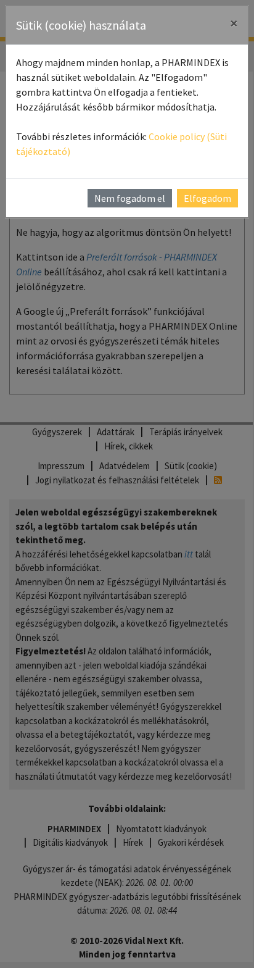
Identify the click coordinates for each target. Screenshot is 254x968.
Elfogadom (207, 198)
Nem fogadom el (129, 198)
